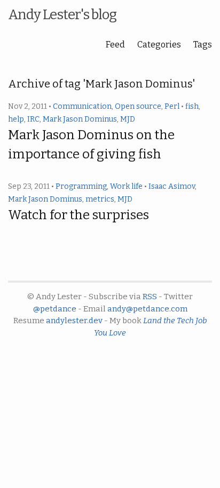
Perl (171, 106)
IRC (33, 119)
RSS (150, 296)
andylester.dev (74, 320)
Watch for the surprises (78, 214)
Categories (159, 44)
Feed (115, 44)
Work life (126, 186)
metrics (99, 199)
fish (192, 106)
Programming (81, 186)
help (16, 119)
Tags (202, 44)
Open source (138, 106)
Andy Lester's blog (62, 14)
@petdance (54, 309)
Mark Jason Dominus (80, 119)
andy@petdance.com (147, 309)
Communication (82, 106)
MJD (127, 119)
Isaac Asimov (171, 186)
